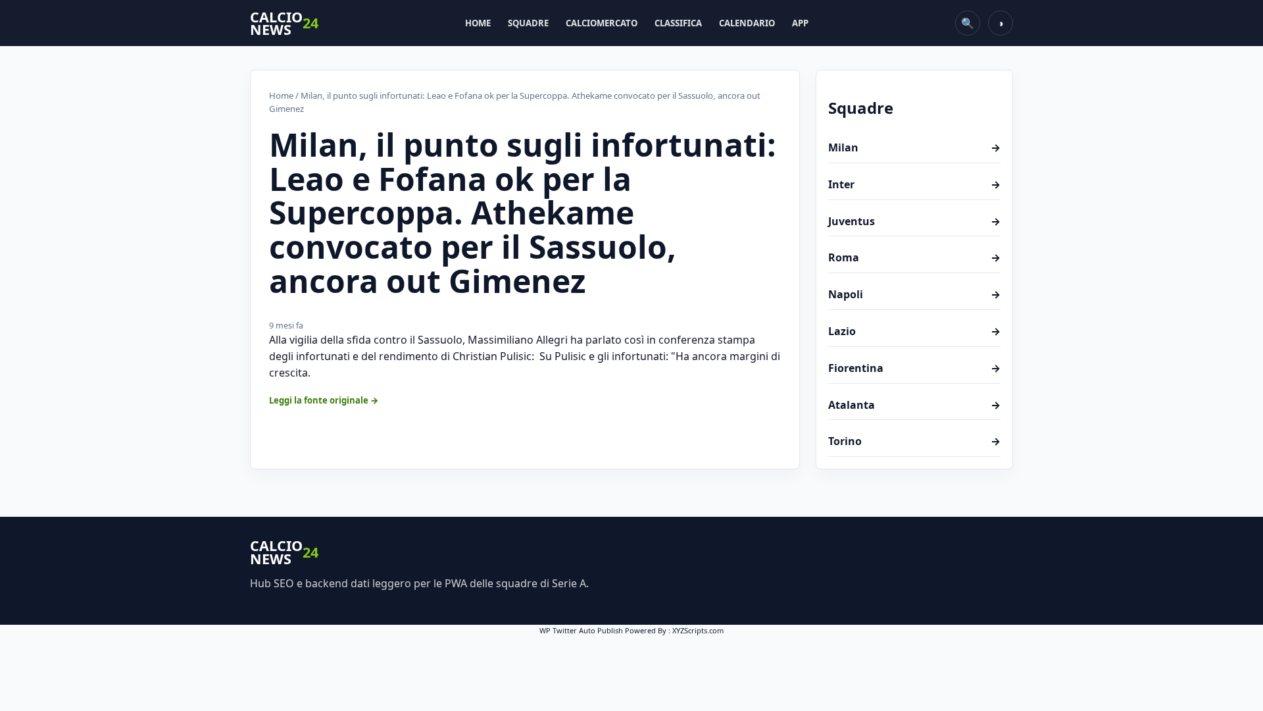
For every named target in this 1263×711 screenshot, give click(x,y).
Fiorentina (914, 368)
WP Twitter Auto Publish (581, 630)
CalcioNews (284, 23)
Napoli (914, 294)
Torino (914, 441)
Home (478, 23)
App (800, 23)
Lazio (914, 331)
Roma (914, 257)
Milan (914, 147)
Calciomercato (601, 23)
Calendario (747, 23)
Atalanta (914, 405)
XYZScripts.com (698, 630)
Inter (914, 184)
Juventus (914, 221)
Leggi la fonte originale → (324, 400)
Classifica (678, 23)
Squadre (528, 23)
